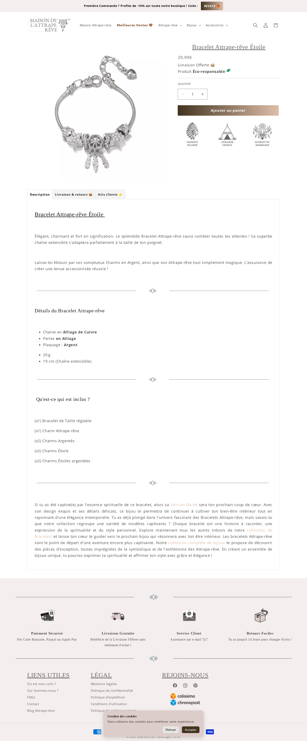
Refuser (171, 729)
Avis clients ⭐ (110, 194)
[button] (170, 25)
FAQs (31, 697)
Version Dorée (184, 504)
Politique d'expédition (108, 697)
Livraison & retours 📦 (74, 194)
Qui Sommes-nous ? (42, 690)
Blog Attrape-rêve (41, 710)
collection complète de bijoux (196, 542)
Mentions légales (104, 684)
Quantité (184, 84)
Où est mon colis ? (41, 684)
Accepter (191, 729)
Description (40, 194)
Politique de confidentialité (112, 690)
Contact (33, 704)
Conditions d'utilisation (109, 704)
